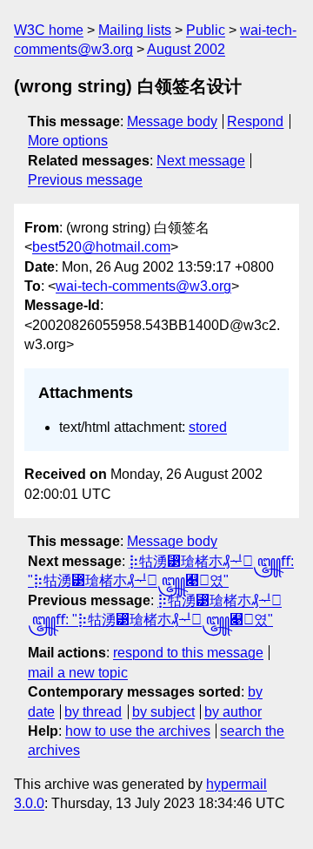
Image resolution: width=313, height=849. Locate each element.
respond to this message (188, 652)
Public (205, 30)
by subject (163, 711)
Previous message (85, 179)
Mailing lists (134, 30)
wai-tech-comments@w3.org (143, 286)
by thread (93, 711)
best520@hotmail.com (101, 246)
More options (68, 140)
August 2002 (186, 49)
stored (208, 427)
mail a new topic (78, 672)
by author (233, 711)
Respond (255, 121)
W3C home (48, 30)
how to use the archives (137, 731)
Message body (172, 121)
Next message (200, 160)
